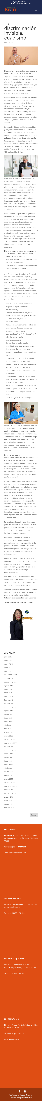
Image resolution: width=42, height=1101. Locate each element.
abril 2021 (8, 800)
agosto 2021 (9, 797)
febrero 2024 (9, 700)
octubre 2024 (9, 678)
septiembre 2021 (10, 793)
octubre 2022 (9, 746)
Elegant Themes (25, 1095)
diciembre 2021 (10, 782)
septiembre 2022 (10, 750)
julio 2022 (8, 757)
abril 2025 (8, 668)
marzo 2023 (8, 729)
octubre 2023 (9, 703)
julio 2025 (8, 657)
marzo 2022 (8, 772)
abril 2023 (8, 725)
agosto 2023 (9, 711)
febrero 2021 (9, 808)
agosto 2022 (9, 754)
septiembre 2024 (10, 682)
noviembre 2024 (10, 675)
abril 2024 (8, 693)
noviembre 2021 (10, 786)
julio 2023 (8, 714)
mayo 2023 (8, 721)
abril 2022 (8, 768)
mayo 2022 (8, 764)
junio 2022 (8, 761)
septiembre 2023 (10, 707)
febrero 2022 (9, 775)
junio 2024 (8, 689)
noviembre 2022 (10, 743)
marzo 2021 (8, 804)
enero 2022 (8, 779)
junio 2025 (8, 660)
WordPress (27, 1098)
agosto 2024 (9, 685)
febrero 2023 (9, 732)
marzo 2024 (8, 696)
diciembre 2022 (10, 739)
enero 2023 (8, 736)
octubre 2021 (9, 790)
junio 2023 (8, 718)
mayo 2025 (8, 664)
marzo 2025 (8, 671)
